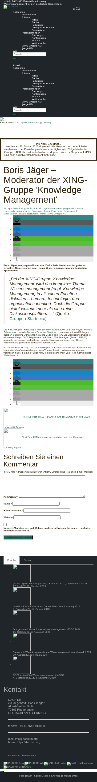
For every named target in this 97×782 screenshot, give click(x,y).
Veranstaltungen (31, 32)
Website (8, 517)
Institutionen (29, 14)
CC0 (18, 122)
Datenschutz (29, 755)
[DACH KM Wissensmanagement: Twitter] (55, 763)
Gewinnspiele (71, 211)
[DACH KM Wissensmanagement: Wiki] (34, 763)
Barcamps (37, 35)
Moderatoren (10, 213)
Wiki (15, 51)
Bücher (36, 22)
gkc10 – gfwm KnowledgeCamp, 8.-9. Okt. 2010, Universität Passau (50, 583)
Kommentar (11, 497)
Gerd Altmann (31, 122)
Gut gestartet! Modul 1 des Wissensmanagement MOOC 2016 (47, 629)
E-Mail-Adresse (13, 510)
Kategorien (19, 12)
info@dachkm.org (26, 739)
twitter (43, 213)
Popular (11, 560)
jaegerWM (27, 48)
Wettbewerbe (39, 43)
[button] (16, 219)
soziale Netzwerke (28, 213)
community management (17, 211)
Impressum (14, 755)
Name (8, 503)
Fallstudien (38, 25)
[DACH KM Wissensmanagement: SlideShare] (17, 767)
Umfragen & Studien (43, 27)
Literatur (26, 17)
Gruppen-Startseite (27, 318)
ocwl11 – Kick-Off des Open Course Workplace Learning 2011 (46, 606)
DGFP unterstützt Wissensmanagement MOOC (38, 675)
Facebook (56, 211)
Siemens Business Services (41, 332)
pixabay (47, 122)
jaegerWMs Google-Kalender (71, 347)
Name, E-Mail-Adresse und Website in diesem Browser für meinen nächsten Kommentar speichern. (47, 529)
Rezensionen (39, 30)
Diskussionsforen (41, 211)
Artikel (35, 19)
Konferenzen (39, 38)
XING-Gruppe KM (31, 45)
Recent (28, 560)
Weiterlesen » (11, 355)
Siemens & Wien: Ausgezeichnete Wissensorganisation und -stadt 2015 (52, 652)
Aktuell (76, 9)
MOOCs (36, 40)
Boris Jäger (42, 208)
